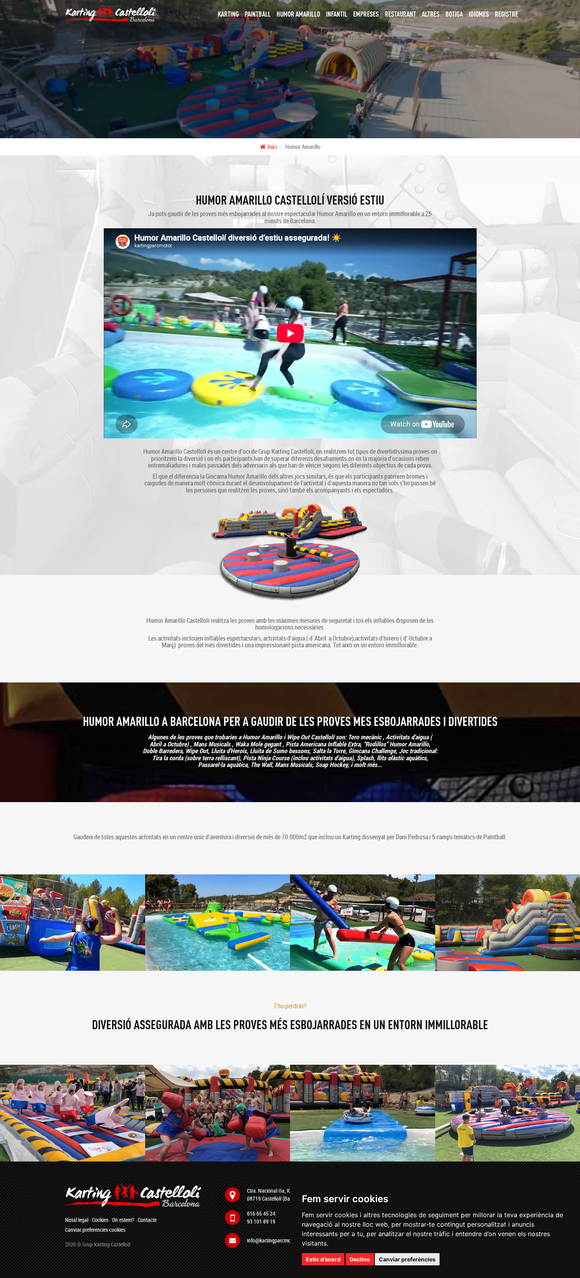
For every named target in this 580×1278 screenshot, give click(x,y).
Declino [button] (360, 1259)
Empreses (366, 14)
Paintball (258, 14)
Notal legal (76, 1219)
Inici (272, 146)
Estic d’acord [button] (323, 1259)
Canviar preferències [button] (407, 1259)
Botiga (454, 14)
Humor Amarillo (298, 14)
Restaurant (400, 14)
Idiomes (479, 14)
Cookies (100, 1219)
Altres (431, 14)
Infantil (336, 14)
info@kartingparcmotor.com (277, 1240)
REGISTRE (506, 14)
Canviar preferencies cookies (95, 1229)
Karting (228, 14)
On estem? (123, 1219)
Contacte (147, 1219)
